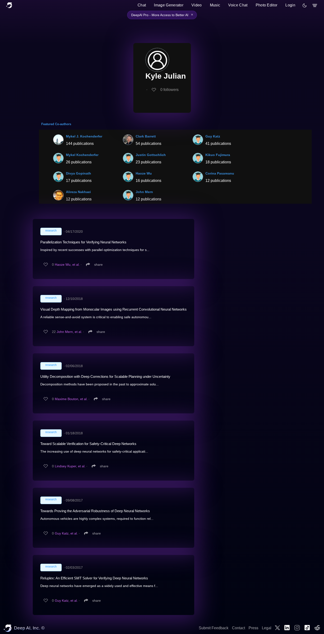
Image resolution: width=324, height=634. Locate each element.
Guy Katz (212, 136)
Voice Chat (237, 5)
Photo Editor (267, 5)
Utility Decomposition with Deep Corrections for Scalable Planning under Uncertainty (105, 376)
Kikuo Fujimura (217, 155)
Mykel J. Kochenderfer (84, 136)
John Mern (144, 192)
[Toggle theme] (304, 5)
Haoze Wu (144, 173)
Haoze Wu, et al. (67, 264)
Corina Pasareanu (219, 173)
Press (253, 628)
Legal (266, 628)
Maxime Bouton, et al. (71, 399)
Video (196, 5)
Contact (238, 628)
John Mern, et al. (69, 332)
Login (290, 5)
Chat (142, 5)
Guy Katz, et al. (66, 533)
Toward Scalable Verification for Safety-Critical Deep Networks (88, 444)
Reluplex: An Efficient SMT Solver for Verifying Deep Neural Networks (94, 578)
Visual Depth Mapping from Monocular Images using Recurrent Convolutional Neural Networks (113, 309)
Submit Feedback (213, 628)
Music (215, 5)
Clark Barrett (146, 136)
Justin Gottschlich (151, 155)
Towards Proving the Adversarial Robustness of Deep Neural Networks (95, 511)
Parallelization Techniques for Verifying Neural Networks (83, 242)
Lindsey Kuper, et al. (70, 466)
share (98, 264)
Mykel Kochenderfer (82, 155)
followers (169, 90)
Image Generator (168, 5)
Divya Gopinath (78, 173)
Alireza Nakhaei (78, 192)
